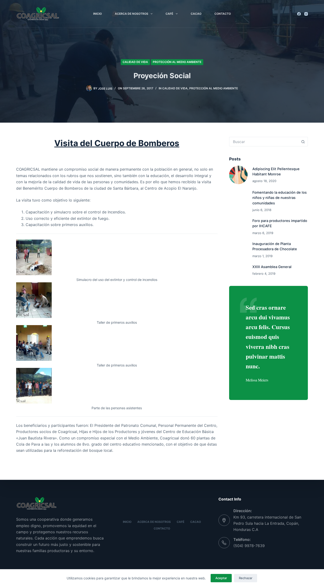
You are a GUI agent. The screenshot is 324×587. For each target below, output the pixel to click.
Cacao (196, 13)
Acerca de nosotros (131, 13)
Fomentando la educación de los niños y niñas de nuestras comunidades (279, 197)
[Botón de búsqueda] (303, 141)
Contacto (222, 13)
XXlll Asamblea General (272, 267)
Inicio (97, 13)
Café (169, 13)
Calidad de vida (135, 62)
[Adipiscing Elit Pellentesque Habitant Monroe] (238, 175)
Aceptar (221, 578)
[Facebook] (299, 14)
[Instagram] (306, 14)
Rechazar (245, 578)
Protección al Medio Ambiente (177, 62)
